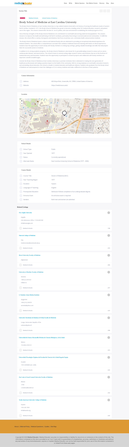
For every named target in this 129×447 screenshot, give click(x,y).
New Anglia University (25, 212)
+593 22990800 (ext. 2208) (28, 365)
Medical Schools (33, 18)
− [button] (21, 103)
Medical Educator (33, 437)
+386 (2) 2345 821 (26, 280)
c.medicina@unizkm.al (27, 387)
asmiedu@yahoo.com (27, 305)
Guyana (23, 404)
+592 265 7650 (25, 407)
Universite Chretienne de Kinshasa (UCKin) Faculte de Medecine (37, 317)
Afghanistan (24, 260)
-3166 (22, 385)
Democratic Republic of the (33, 322)
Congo (23, 322)
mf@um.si (24, 282)
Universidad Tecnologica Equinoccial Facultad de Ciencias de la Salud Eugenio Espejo (43, 357)
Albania (23, 382)
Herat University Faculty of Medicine (29, 255)
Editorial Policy (25, 426)
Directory (101, 3)
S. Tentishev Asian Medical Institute (29, 295)
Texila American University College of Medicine (32, 400)
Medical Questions (80, 3)
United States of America (49, 18)
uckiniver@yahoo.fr (26, 325)
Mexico (23, 342)
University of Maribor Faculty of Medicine (31, 272)
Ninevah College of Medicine (27, 235)
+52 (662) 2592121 (26, 345)
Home (65, 3)
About (112, 3)
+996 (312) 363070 (26, 302)
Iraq (22, 240)
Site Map (53, 426)
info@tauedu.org (25, 410)
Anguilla (23, 217)
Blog (107, 3)
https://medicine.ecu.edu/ (59, 85)
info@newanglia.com (27, 223)
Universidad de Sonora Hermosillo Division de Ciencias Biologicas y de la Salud (41, 337)
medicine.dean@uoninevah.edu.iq (30, 243)
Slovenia (23, 277)
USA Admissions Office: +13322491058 (32, 220)
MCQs (70, 3)
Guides (47, 426)
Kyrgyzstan (24, 299)
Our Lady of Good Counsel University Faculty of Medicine (36, 377)
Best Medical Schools (91, 3)
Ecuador (23, 362)
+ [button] (21, 101)
